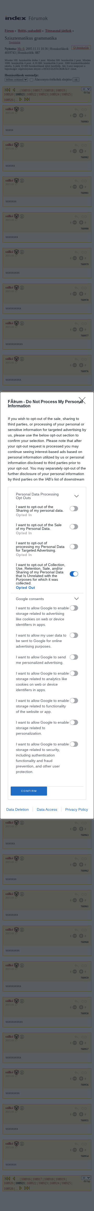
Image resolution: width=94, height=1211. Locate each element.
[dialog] (47, 605)
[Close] (84, 402)
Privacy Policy (76, 809)
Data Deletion (17, 809)
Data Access (47, 809)
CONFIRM (29, 790)
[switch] (74, 508)
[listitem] (47, 496)
